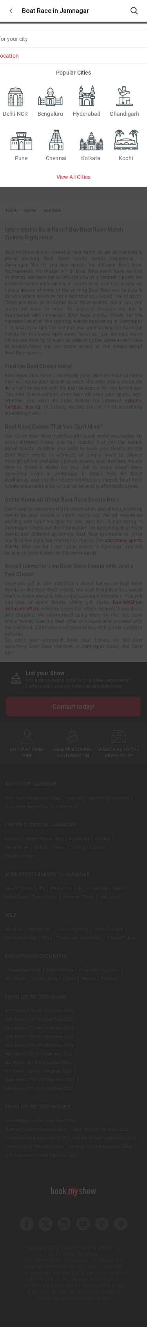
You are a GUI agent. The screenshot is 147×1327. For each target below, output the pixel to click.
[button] (11, 11)
